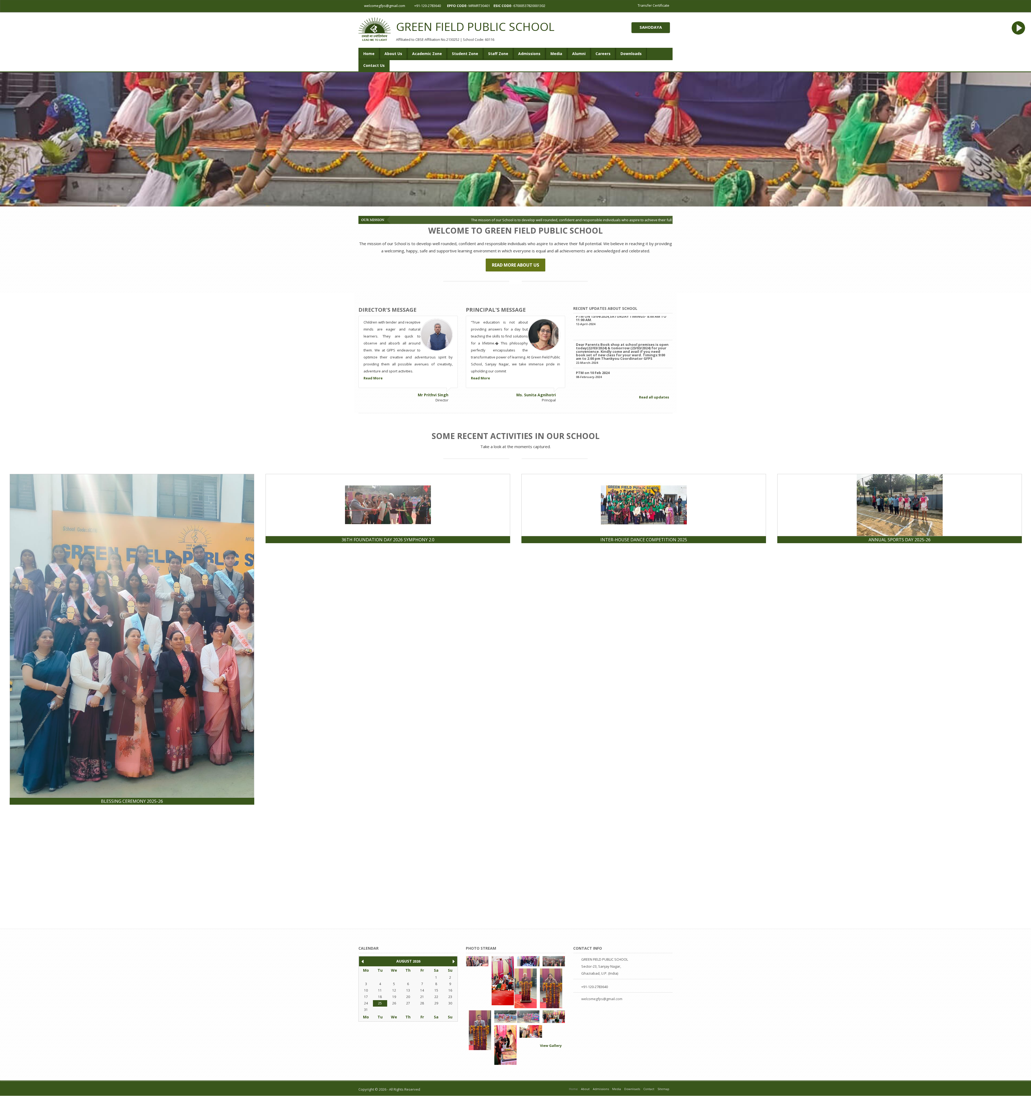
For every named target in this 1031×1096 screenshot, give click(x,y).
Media (556, 53)
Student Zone (465, 53)
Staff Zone (498, 53)
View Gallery (551, 1046)
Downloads (631, 53)
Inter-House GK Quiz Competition (606, 349)
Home (369, 53)
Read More (373, 378)
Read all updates (654, 397)
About (585, 1089)
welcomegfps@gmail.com (384, 5)
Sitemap (663, 1089)
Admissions (529, 53)
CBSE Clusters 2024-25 (595, 377)
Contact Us (374, 65)
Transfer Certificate (653, 5)
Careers (603, 53)
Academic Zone (427, 53)
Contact (648, 1089)
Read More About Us (515, 265)
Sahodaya (651, 27)
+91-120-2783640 (427, 5)
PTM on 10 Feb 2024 (592, 320)
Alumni (579, 53)
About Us (393, 53)
